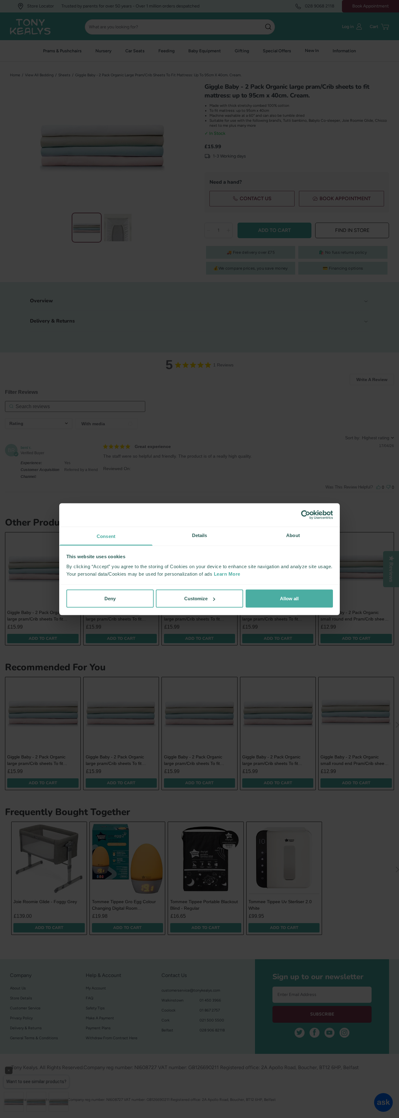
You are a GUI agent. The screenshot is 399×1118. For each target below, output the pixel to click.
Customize (196, 598)
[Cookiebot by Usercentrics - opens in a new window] (305, 515)
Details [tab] (199, 535)
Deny (110, 598)
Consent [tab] (106, 536)
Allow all (289, 598)
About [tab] (293, 535)
